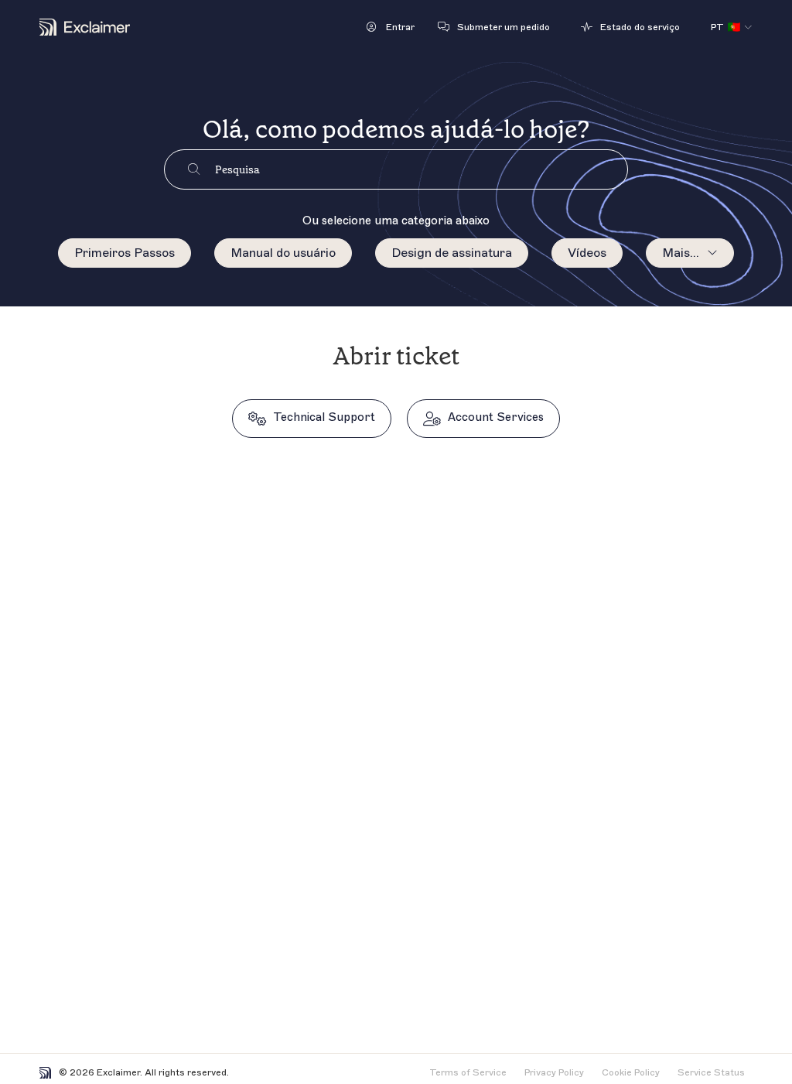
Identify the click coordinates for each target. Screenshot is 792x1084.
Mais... (680, 253)
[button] (390, 27)
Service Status (711, 1072)
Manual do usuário (283, 253)
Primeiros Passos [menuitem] (124, 253)
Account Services (496, 417)
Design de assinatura (451, 253)
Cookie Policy (631, 1072)
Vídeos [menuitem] (587, 253)
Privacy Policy (554, 1072)
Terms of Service (468, 1072)
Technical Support (324, 417)
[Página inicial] (84, 27)
